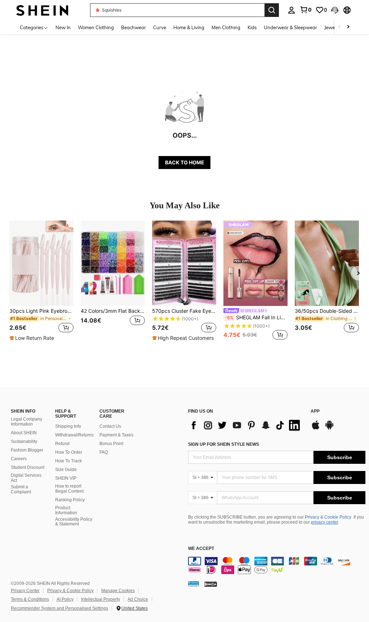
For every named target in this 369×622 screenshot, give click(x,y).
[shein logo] (42, 10)
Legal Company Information (26, 422)
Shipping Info (68, 426)
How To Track (68, 460)
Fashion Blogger (27, 450)
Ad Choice (138, 599)
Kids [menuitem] (252, 27)
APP (315, 411)
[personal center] (291, 10)
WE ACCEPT (201, 548)
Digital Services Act (26, 478)
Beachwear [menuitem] (133, 27)
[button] (334, 10)
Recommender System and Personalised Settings (59, 608)
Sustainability (24, 441)
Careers (19, 458)
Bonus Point (111, 443)
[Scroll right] (348, 27)
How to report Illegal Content (69, 489)
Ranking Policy (70, 499)
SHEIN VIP (65, 478)
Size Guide (66, 469)
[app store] (316, 428)
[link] (305, 9)
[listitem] (41, 281)
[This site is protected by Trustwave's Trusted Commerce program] (193, 583)
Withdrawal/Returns (74, 434)
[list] (245, 425)
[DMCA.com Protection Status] (210, 583)
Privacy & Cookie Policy (328, 517)
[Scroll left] (339, 27)
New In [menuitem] (63, 27)
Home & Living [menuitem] (188, 27)
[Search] (271, 10)
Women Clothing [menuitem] (96, 27)
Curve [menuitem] (159, 27)
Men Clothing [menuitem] (226, 27)
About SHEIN (24, 432)
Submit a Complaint (21, 489)
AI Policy (65, 599)
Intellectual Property (100, 599)
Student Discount (27, 467)
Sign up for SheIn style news (223, 444)
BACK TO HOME (184, 162)
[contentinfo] (276, 565)
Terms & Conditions (30, 599)
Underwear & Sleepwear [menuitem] (290, 27)
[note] (32, 338)
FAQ (103, 452)
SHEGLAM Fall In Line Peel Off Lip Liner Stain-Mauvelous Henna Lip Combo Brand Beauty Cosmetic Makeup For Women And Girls (256, 317)
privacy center (324, 522)
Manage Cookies (118, 590)
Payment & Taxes (116, 434)
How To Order (68, 452)
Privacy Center (25, 590)
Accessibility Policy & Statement (73, 522)
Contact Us (110, 426)
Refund (62, 443)
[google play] (329, 428)
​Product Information (66, 510)
